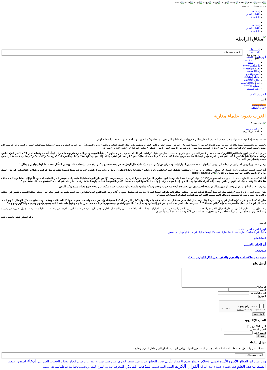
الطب (249, 367)
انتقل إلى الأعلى (258, 94)
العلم (241, 366)
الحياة (73, 361)
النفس (82, 367)
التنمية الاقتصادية (103, 362)
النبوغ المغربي (95, 366)
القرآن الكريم (186, 366)
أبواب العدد (260, 57)
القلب (170, 366)
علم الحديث (48, 367)
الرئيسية (255, 17)
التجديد (161, 361)
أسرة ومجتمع (248, 65)
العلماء (233, 367)
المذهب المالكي (138, 366)
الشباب (259, 366)
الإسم (263, 289)
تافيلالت (73, 366)
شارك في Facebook (255, 232)
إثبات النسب (260, 361)
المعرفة (119, 366)
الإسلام (206, 361)
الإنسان (195, 361)
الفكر (210, 367)
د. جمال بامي (253, 128)
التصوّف (122, 361)
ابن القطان (246, 361)
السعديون (21, 361)
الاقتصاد (178, 361)
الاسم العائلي (259, 332)
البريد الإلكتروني (258, 293)
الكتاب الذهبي (253, 14)
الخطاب (65, 361)
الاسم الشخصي (258, 329)
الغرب (256, 229)
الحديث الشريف (83, 362)
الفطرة (217, 367)
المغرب (248, 229)
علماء (241, 229)
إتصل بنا (256, 11)
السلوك (11, 362)
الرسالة (261, 286)
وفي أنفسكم (248, 85)
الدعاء (32, 361)
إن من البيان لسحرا (250, 83)
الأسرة (233, 361)
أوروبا (263, 229)
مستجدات (255, 86)
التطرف (113, 362)
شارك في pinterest (194, 232)
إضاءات (250, 63)
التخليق (152, 361)
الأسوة (224, 361)
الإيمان (186, 361)
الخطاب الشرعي (49, 361)
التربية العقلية (133, 361)
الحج (93, 361)
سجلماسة (61, 366)
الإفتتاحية (249, 57)
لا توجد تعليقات (258, 108)
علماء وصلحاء (253, 77)
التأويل (169, 361)
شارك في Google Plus (215, 232)
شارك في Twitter (236, 232)
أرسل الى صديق (176, 232)
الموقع (262, 296)
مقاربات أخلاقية (252, 80)
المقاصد (109, 367)
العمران (225, 366)
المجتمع (155, 367)
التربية (144, 361)
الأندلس (215, 361)
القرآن (204, 366)
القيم (162, 366)
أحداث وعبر (249, 60)
